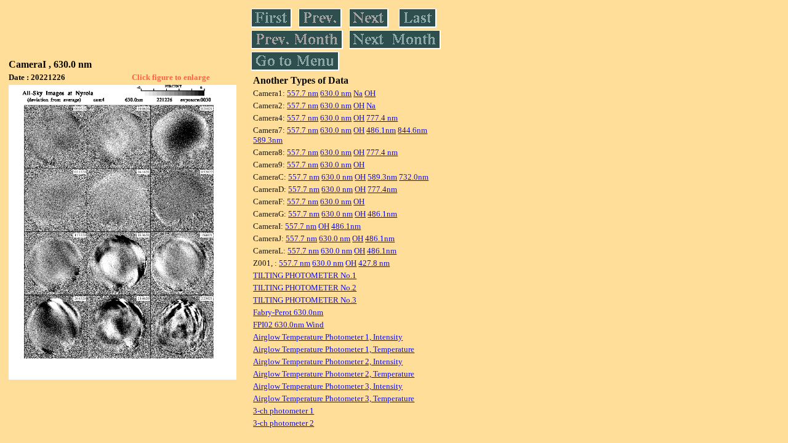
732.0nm (413, 177)
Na (358, 93)
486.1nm (381, 130)
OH (370, 93)
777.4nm (382, 189)
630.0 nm (336, 93)
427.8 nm (374, 263)
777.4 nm (382, 117)
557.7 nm (302, 93)
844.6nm (412, 130)
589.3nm (268, 140)
